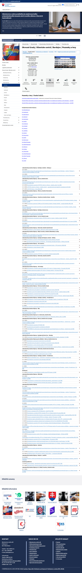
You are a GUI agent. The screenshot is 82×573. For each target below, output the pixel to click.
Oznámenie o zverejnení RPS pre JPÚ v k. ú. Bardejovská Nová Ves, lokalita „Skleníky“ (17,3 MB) (48, 337)
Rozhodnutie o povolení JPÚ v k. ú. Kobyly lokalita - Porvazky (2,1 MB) (42, 439)
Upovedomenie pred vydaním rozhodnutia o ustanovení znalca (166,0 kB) (43, 342)
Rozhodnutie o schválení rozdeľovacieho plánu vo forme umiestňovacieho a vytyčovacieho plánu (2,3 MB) (51, 451)
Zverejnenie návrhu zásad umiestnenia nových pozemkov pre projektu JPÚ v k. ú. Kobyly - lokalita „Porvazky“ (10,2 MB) (48, 404)
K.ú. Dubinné (24, 116)
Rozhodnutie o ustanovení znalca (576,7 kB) (37, 301)
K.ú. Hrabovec (25, 123)
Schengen (32, 559)
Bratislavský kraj (6, 75)
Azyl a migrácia (33, 551)
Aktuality (4, 65)
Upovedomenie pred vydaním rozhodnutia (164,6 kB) (38, 327)
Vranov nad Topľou (7, 115)
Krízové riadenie (34, 557)
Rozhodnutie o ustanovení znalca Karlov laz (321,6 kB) (39, 340)
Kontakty (51, 51)
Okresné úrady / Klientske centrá (8, 70)
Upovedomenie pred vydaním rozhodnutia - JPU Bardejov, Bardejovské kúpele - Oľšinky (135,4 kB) (48, 241)
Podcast (58, 542)
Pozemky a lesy (65, 44)
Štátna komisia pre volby (36, 544)
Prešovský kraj (6, 82)
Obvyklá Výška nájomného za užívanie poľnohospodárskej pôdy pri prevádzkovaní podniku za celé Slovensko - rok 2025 (47, 103)
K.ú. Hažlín (24, 121)
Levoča (5, 92)
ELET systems (24, 569)
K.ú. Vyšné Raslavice (26, 153)
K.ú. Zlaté (24, 160)
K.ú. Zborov (24, 158)
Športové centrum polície (36, 562)
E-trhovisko (59, 559)
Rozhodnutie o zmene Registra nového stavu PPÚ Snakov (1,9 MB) (41, 372)
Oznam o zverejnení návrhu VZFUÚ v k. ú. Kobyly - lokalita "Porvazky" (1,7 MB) (44, 417)
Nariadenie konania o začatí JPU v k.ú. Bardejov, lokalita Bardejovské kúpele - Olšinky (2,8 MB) (47, 434)
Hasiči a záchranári (34, 555)
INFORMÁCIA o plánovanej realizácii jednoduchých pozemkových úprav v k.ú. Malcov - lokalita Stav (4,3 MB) (51, 328)
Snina (5, 105)
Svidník (5, 112)
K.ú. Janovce (24, 128)
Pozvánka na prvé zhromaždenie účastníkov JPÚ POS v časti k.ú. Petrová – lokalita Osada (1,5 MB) (48, 291)
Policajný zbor (33, 549)
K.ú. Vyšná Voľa (25, 151)
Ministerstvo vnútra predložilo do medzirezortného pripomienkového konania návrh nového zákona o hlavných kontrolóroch (22, 16)
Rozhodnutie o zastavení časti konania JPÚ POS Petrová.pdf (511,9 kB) (42, 293)
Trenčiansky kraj (6, 117)
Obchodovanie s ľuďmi (61, 549)
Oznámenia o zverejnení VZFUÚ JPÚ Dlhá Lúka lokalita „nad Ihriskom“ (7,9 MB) (44, 382)
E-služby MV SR (59, 546)
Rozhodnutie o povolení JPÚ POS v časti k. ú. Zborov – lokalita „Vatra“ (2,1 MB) (44, 185)
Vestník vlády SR (60, 547)
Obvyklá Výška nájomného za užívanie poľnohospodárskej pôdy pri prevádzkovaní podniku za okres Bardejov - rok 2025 (47, 100)
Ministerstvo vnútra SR (35, 542)
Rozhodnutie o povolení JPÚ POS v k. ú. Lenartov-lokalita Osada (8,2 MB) (43, 253)
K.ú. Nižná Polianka (26, 142)
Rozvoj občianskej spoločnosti (37, 560)
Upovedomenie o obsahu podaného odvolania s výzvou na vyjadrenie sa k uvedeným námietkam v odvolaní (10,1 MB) (52, 465)
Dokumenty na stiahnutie (42, 51)
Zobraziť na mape (58, 69)
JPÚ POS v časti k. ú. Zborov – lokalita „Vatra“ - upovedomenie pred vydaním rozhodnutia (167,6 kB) (48, 187)
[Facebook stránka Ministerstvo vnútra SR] (63, 5)
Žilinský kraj (5, 122)
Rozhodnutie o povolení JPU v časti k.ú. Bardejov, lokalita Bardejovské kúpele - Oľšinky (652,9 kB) (48, 423)
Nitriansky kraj (6, 80)
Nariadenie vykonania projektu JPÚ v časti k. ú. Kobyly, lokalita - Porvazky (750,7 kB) (45, 270)
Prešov (5, 100)
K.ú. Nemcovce (25, 140)
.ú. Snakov (25, 149)
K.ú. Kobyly (24, 133)
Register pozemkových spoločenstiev (66, 51)
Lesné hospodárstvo (27, 53)
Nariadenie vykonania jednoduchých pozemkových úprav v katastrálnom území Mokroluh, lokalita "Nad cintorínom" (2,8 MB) (49, 351)
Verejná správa (33, 553)
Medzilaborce (6, 95)
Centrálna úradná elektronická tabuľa (30, 98)
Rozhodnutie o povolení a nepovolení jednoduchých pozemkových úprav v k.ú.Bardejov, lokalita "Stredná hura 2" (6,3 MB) (48, 306)
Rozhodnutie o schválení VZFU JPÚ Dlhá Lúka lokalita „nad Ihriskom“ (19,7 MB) (45, 380)
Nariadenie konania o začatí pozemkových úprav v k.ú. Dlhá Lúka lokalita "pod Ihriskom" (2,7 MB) (48, 441)
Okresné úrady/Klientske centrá (37, 546)
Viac (3, 30)
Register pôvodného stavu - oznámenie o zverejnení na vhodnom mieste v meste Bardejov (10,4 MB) (49, 357)
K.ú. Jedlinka (24, 130)
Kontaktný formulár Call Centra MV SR (11, 561)
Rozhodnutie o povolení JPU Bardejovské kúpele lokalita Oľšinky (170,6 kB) (43, 239)
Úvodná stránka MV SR (8, 40)
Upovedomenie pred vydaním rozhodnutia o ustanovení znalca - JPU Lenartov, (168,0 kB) (46, 245)
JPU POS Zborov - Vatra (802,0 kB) (34, 189)
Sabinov (5, 102)
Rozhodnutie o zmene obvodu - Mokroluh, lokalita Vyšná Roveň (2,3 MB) (42, 229)
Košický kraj (5, 77)
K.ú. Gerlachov (25, 119)
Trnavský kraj (5, 120)
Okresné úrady (18, 40)
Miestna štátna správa (61, 553)
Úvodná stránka (5, 62)
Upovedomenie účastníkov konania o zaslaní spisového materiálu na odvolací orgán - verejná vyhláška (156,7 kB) (51, 415)
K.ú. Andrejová (25, 112)
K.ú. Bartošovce (25, 114)
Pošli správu (34, 66)
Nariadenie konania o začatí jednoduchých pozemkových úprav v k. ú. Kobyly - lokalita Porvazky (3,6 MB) (49, 443)
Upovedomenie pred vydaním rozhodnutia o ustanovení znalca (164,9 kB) (43, 289)
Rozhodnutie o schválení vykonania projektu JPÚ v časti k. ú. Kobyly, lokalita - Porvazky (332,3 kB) (48, 268)
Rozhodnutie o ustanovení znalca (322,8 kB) (37, 287)
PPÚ (56, 51)
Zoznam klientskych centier (7, 125)
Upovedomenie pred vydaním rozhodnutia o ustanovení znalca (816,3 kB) (43, 303)
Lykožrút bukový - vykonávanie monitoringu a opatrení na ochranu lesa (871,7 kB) (44, 463)
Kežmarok (6, 90)
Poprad (5, 97)
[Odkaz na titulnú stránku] (9, 5)
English (59, 4)
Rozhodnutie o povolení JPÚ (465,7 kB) (35, 325)
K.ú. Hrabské (24, 126)
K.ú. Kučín (24, 137)
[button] (6, 9)
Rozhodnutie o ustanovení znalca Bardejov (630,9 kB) (39, 359)
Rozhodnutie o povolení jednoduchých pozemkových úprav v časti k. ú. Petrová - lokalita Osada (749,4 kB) (51, 295)
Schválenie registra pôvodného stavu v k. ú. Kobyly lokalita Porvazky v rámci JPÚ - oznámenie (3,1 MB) (49, 419)
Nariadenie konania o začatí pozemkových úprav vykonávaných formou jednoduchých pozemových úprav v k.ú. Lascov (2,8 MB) (49, 221)
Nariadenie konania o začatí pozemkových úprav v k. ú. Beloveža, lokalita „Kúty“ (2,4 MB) (46, 316)
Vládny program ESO (61, 555)
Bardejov (5, 85)
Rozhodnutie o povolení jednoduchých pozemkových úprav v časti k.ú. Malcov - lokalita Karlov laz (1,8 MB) (51, 346)
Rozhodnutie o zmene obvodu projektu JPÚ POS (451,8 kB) (39, 344)
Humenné (6, 87)
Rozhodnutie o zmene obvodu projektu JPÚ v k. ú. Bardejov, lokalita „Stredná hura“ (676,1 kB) (47, 299)
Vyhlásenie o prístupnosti (40, 569)
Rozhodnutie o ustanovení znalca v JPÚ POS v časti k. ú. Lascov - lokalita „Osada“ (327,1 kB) (47, 218)
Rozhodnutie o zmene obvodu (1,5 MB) (35, 247)
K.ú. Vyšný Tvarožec (26, 156)
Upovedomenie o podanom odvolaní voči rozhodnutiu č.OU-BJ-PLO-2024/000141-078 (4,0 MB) (47, 421)
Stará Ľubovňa (6, 107)
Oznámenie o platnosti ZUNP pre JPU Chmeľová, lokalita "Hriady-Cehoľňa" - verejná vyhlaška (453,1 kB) (50, 203)
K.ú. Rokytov (24, 146)
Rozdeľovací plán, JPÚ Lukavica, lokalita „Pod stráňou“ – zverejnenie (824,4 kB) (44, 453)
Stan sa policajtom (60, 544)
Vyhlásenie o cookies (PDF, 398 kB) (56, 569)
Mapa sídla (31, 569)
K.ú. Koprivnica (25, 135)
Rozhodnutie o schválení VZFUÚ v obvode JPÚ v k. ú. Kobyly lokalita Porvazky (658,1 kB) (46, 413)
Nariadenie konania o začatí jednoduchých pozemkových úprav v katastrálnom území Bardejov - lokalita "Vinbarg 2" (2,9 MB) (49, 396)
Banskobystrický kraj (7, 72)
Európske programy (34, 547)
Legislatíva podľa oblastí (7, 67)
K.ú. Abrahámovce (26, 110)
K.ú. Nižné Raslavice (26, 144)
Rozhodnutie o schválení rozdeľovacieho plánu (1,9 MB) (39, 353)
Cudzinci (58, 551)
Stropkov (6, 110)
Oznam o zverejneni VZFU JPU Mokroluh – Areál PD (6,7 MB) (40, 411)
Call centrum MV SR (61, 557)
